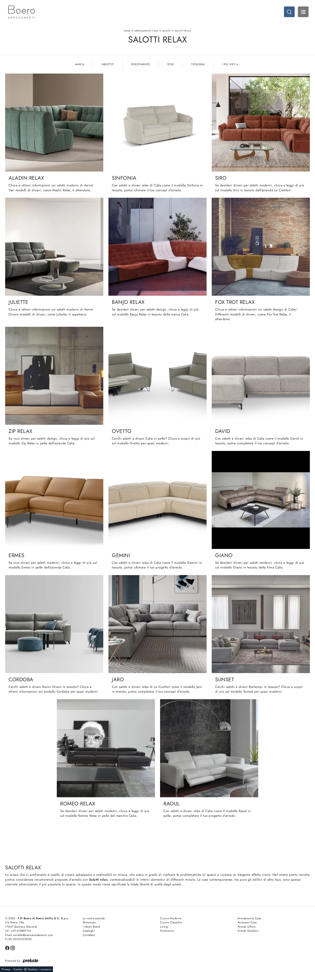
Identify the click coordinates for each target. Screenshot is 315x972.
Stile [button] (170, 64)
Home (127, 30)
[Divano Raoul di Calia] (209, 748)
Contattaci (89, 935)
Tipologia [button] (198, 64)
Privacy (6, 969)
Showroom (89, 922)
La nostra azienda (94, 918)
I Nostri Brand (91, 927)
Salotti (166, 30)
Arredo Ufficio (247, 927)
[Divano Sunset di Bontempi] (261, 624)
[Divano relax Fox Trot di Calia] (261, 247)
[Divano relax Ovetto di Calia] (157, 376)
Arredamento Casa (146, 30)
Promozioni (167, 931)
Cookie (18, 969)
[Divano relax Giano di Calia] (261, 500)
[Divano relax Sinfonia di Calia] (157, 123)
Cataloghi (89, 931)
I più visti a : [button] (231, 64)
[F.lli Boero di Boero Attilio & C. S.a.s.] (21, 12)
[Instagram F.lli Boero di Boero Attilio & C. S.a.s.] (12, 947)
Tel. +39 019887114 (18, 931)
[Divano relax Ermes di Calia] (54, 500)
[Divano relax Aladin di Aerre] (54, 123)
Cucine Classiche (171, 922)
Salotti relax (183, 30)
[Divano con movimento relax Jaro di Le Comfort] (157, 624)
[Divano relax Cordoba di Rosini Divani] (54, 624)
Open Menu (303, 11)
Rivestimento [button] (140, 64)
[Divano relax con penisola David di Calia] (261, 376)
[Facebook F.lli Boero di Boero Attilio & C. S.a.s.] (7, 947)
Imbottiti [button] (108, 64)
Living (164, 927)
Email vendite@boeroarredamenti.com (29, 935)
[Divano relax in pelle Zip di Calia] (54, 376)
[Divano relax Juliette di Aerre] (54, 247)
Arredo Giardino (248, 931)
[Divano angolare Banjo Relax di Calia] (157, 247)
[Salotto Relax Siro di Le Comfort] (261, 123)
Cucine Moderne (171, 918)
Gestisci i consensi (39, 969)
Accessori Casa (247, 922)
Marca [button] (79, 64)
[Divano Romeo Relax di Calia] (106, 748)
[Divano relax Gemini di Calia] (157, 500)
